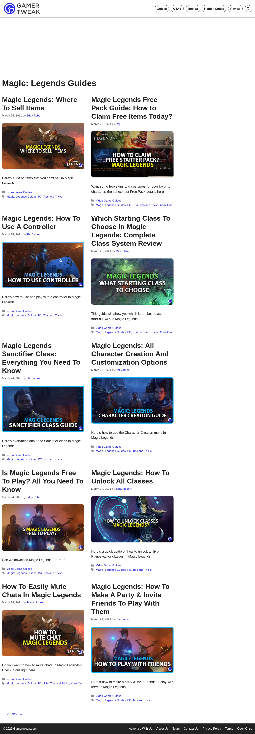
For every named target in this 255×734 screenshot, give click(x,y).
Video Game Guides (19, 192)
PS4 (135, 204)
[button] (248, 8)
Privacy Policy (211, 728)
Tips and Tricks (52, 196)
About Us (162, 728)
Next (17, 714)
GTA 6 (177, 8)
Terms (229, 728)
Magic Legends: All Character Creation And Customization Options (130, 354)
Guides (162, 8)
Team (176, 728)
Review (235, 8)
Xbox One (166, 204)
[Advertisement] (127, 45)
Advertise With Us (140, 728)
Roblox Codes (214, 8)
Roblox (193, 8)
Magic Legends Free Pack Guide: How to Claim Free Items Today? (132, 108)
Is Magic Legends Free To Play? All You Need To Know (42, 481)
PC (40, 196)
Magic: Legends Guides (21, 196)
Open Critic (244, 728)
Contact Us (191, 728)
